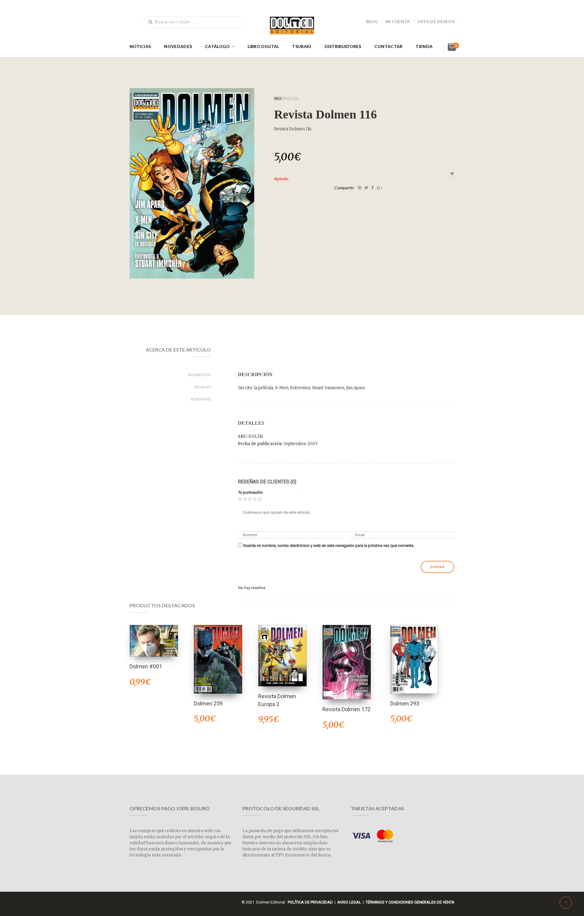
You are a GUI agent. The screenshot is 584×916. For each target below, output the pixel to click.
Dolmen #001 (146, 666)
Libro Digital (263, 46)
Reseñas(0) (201, 399)
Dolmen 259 (208, 703)
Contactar (388, 46)
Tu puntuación (250, 492)
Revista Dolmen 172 (346, 709)
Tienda (424, 46)
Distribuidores (343, 46)
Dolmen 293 (404, 703)
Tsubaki (301, 46)
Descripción (199, 374)
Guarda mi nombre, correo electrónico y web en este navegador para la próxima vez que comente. (328, 545)
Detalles (202, 387)
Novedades (178, 46)
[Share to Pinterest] (359, 187)
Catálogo (217, 46)
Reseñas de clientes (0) (267, 482)
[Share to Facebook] (372, 187)
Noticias (140, 46)
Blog (372, 21)
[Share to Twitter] (366, 187)
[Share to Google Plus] (379, 187)
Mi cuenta (397, 21)
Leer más (282, 647)
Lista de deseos (436, 21)
